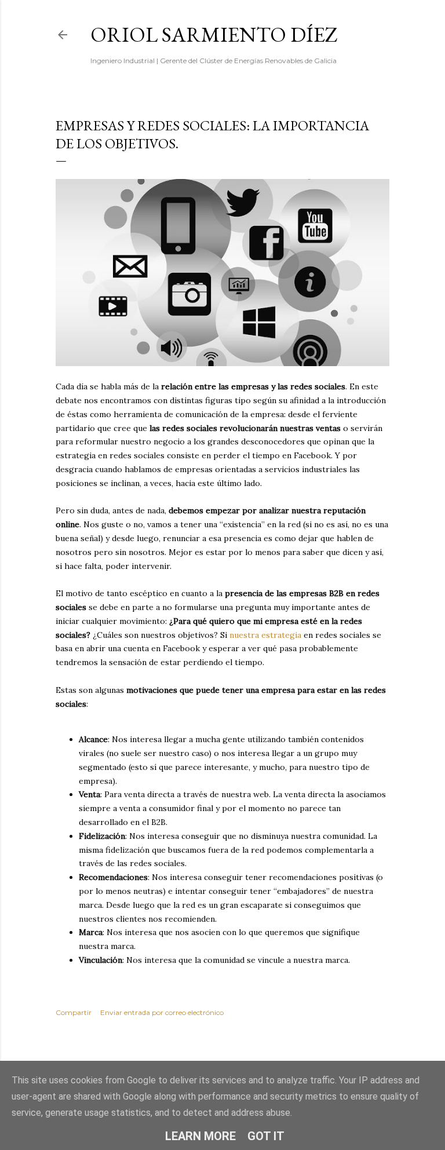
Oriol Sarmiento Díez (214, 34)
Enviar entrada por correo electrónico (162, 1012)
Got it (265, 1136)
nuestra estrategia (265, 635)
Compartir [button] (74, 1012)
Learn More (200, 1136)
